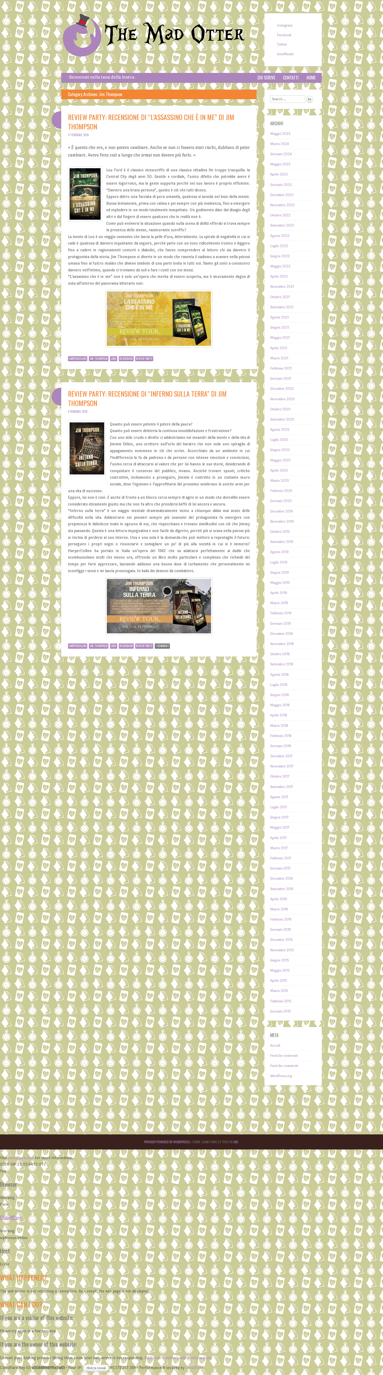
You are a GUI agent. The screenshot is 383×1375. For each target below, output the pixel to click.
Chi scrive (266, 77)
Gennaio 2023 (281, 185)
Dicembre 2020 (282, 389)
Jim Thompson (99, 359)
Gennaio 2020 (281, 501)
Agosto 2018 (279, 675)
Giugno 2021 (279, 327)
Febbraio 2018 (281, 736)
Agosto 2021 (279, 317)
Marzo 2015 (279, 991)
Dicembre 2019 (281, 511)
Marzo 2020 (279, 481)
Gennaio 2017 (280, 868)
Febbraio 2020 (281, 491)
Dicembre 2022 (282, 195)
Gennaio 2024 (281, 154)
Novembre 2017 (281, 766)
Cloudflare (11, 1217)
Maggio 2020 (280, 460)
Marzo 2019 (279, 603)
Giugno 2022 (280, 256)
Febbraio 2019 (281, 613)
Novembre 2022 (282, 205)
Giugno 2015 (279, 960)
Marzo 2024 (279, 144)
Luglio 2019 (278, 562)
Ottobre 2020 (280, 409)
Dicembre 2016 (281, 878)
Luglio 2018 (278, 685)
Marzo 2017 (279, 848)
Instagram (284, 25)
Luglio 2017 (278, 807)
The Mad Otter (174, 34)
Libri (113, 359)
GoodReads (285, 54)
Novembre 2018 (282, 644)
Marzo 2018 (279, 726)
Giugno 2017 (279, 817)
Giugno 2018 (279, 695)
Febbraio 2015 (281, 1001)
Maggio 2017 (279, 827)
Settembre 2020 (282, 419)
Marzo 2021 (279, 358)
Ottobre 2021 (280, 297)
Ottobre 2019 (280, 532)
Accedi (275, 1045)
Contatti (291, 77)
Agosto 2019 (279, 552)
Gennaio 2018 (280, 746)
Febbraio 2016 (281, 919)
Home (311, 77)
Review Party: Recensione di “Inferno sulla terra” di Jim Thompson (147, 398)
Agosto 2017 (279, 797)
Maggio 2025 (280, 134)
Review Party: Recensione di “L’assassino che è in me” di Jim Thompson (151, 122)
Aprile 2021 (278, 348)
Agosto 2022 (279, 236)
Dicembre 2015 (281, 940)
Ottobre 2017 (279, 776)
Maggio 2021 (280, 338)
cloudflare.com (21, 1157)
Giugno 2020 (280, 450)
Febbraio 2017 (280, 858)
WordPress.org (281, 1076)
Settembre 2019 (281, 542)
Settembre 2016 (281, 889)
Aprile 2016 (278, 899)
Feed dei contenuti (284, 1056)
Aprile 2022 (279, 276)
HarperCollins (78, 359)
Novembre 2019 (282, 521)
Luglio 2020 (279, 440)
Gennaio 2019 (280, 624)
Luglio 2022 (279, 246)
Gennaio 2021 (280, 378)
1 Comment (162, 646)
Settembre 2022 (282, 225)
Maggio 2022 (280, 266)
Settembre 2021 (281, 307)
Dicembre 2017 (281, 756)
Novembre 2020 (282, 399)
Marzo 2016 (279, 909)
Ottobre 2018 (280, 654)
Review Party (144, 359)
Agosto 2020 (279, 430)
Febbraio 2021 (281, 368)
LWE (235, 1142)
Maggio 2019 (280, 583)
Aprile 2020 (279, 470)
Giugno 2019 (279, 572)
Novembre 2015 (282, 950)
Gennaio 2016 (280, 930)
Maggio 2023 (280, 164)
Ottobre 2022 (280, 215)
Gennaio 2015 (280, 1011)
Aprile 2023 (279, 174)
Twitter (282, 44)
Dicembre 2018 (281, 634)
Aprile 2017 (278, 838)
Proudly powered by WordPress (167, 1142)
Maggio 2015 (280, 970)
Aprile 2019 (278, 593)
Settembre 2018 (281, 664)
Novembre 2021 (282, 287)
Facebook (284, 35)
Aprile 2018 (278, 715)
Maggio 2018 (280, 705)
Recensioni (126, 359)
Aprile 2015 (278, 981)
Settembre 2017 (281, 787)
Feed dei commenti (284, 1066)
